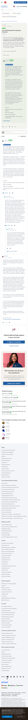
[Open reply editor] (14, 132)
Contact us (4, 585)
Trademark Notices (16, 694)
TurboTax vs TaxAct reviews (7, 641)
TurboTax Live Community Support (9, 583)
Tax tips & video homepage (7, 543)
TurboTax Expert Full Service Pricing (9, 497)
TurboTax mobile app (6, 472)
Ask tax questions (6, 13)
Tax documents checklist (7, 625)
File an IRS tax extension (7, 589)
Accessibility (14, 695)
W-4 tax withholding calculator (8, 614)
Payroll (3, 652)
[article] (14, 167)
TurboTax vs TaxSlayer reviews (8, 639)
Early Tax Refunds (5, 474)
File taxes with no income (7, 553)
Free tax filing (4, 483)
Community (4, 596)
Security (23, 692)
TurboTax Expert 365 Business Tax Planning (11, 506)
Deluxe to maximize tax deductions (9, 485)
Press (16, 692)
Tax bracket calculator (6, 610)
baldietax (6, 256)
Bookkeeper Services (6, 668)
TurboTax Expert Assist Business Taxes (9, 501)
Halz (5, 24)
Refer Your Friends (5, 600)
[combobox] (11, 9)
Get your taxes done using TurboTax (9, 21)
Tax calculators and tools (7, 606)
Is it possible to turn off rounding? (9, 397)
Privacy (19, 692)
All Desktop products (6, 528)
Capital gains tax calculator (7, 620)
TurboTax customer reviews (7, 633)
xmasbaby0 (8, 433)
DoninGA (8, 429)
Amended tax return (6, 557)
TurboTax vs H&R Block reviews (8, 637)
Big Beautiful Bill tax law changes (8, 598)
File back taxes (5, 561)
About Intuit (4, 692)
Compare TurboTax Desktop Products (9, 526)
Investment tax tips (5, 568)
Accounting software (6, 650)
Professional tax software (7, 656)
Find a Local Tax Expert (6, 510)
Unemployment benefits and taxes (9, 566)
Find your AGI (4, 563)
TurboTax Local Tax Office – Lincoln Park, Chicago (12, 518)
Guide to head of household (7, 549)
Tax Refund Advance (6, 460)
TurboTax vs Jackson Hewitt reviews (9, 643)
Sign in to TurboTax (15, 342)
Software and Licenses (6, 694)
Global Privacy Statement (6, 710)
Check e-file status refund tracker (8, 612)
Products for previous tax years (8, 470)
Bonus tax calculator (6, 623)
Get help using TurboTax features (9, 16)
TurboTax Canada (5, 468)
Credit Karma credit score (7, 660)
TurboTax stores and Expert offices (9, 508)
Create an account (14, 345)
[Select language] (14, 6)
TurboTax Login (5, 594)
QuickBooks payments (6, 654)
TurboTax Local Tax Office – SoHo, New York (11, 514)
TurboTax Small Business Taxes (8, 504)
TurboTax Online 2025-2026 (7, 452)
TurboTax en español (6, 477)
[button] (4, 6)
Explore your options (14, 383)
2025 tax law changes (6, 576)
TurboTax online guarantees (7, 454)
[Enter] (2, 9)
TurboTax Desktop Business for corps (9, 537)
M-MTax (7, 422)
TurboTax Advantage (6, 534)
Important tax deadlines (6, 572)
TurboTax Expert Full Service (7, 495)
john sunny (8, 196)
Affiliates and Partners (6, 695)
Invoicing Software (5, 670)
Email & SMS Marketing (6, 666)
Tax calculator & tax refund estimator (9, 608)
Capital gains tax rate (6, 559)
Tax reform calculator (6, 627)
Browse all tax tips (5, 545)
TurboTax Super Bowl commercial (9, 635)
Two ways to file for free (6, 591)
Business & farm (5, 409)
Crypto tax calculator (6, 618)
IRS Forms (4, 456)
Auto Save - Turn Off (6, 393)
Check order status (5, 532)
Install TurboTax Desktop (7, 530)
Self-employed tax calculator (7, 616)
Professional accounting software (8, 658)
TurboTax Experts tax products (8, 491)
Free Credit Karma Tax (6, 662)
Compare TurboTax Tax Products (8, 450)
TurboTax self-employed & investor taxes (10, 487)
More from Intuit (5, 664)
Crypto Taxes (4, 462)
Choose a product (16, 13)
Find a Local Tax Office (6, 512)
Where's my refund (6, 587)
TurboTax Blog (5, 466)
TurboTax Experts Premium (7, 493)
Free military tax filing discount (8, 489)
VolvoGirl (7, 60)
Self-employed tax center (7, 458)
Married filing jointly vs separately (9, 547)
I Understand (7, 716)
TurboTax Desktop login (7, 524)
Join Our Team (11, 692)
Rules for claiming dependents (8, 551)
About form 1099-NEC (6, 555)
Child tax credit (5, 570)
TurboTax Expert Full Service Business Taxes (11, 499)
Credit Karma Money (6, 464)
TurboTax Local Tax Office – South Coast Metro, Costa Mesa (14, 516)
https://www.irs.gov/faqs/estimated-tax (12, 319)
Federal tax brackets (6, 574)
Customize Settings (20, 716)
